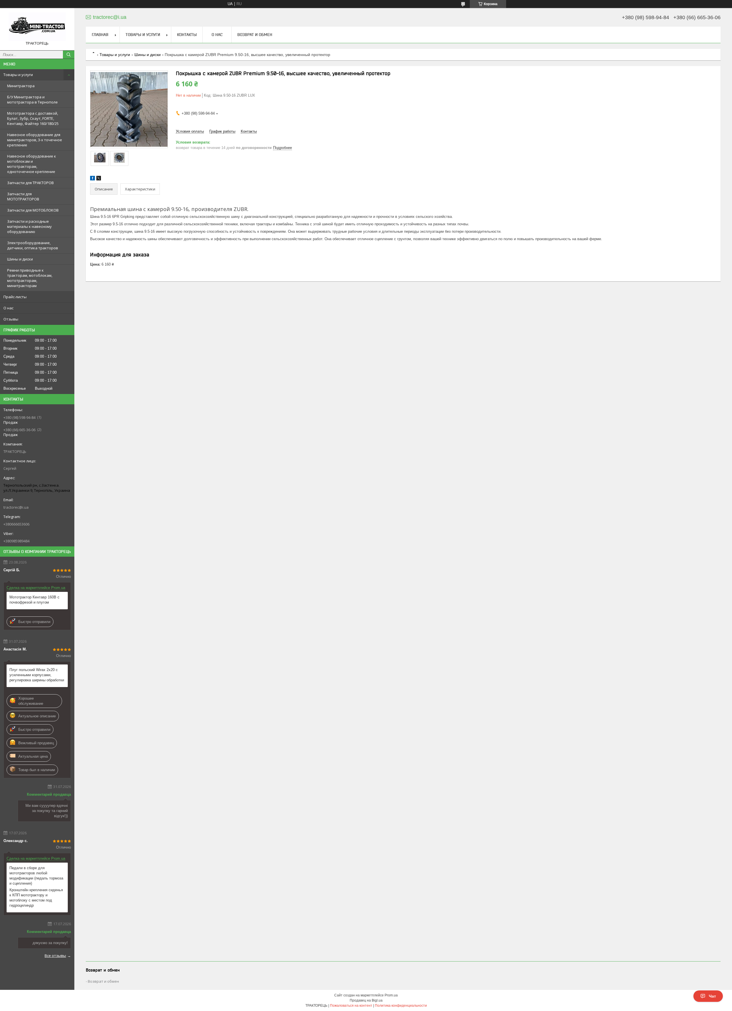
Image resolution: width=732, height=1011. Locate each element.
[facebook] (92, 179)
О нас (8, 308)
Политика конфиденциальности (401, 1006)
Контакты (187, 34)
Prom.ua (391, 995)
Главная (100, 34)
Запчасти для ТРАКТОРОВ (30, 182)
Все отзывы (55, 955)
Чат (712, 996)
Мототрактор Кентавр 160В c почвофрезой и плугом (34, 599)
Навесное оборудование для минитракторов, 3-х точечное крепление (34, 140)
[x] (98, 179)
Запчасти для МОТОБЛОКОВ (33, 210)
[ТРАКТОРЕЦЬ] (37, 26)
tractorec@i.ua (16, 507)
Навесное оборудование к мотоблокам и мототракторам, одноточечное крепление (31, 164)
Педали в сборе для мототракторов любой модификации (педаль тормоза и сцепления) (36, 875)
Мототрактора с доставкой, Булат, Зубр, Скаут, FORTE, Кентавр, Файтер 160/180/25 (33, 118)
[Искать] (68, 54)
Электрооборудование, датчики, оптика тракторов (32, 245)
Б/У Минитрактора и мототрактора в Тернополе (32, 99)
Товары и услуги (18, 74)
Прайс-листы (15, 296)
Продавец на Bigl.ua (366, 1000)
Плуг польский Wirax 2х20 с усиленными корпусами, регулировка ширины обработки (36, 675)
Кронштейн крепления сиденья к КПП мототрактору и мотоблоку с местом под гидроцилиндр (36, 897)
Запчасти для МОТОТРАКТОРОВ (23, 196)
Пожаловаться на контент (351, 1006)
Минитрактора (21, 85)
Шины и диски (20, 259)
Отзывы (10, 319)
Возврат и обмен (254, 34)
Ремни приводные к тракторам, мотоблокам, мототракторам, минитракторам (29, 278)
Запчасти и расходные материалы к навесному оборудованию (29, 226)
